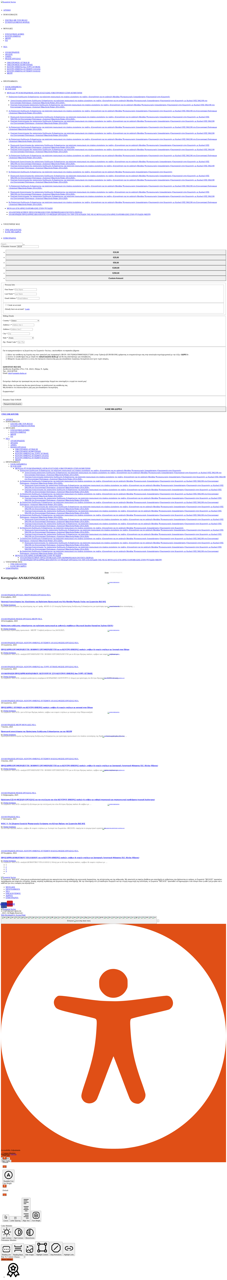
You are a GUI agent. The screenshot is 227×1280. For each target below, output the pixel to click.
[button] (158, 921)
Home (107, 572)
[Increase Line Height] (5, 1186)
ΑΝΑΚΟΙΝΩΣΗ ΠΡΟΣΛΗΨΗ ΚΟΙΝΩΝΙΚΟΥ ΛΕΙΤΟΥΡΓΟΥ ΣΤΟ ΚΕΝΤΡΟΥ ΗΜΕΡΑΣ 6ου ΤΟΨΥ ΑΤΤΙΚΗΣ (47, 673)
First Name (9, 289)
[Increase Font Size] (5, 1157)
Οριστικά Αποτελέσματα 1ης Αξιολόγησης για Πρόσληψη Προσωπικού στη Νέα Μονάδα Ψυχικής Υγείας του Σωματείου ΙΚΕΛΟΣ (53, 602)
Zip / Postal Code (10, 342)
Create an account (14, 305)
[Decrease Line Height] (5, 1194)
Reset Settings (7, 1259)
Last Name (9, 294)
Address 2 (7, 329)
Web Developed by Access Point (13, 915)
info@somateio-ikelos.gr (17, 373)
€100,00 (115, 268)
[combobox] (79, 920)
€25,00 (116, 257)
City (5, 334)
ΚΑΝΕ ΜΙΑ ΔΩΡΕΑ (113, 409)
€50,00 (116, 263)
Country (6, 321)
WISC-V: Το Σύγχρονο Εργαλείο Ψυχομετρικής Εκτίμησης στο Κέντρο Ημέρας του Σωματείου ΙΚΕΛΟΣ (43, 824)
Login (27, 309)
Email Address (11, 298)
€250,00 (115, 273)
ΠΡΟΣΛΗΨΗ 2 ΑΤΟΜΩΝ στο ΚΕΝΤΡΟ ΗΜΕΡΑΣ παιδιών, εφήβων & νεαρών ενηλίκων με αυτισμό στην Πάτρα (47, 707)
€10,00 (116, 252)
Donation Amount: (9, 246)
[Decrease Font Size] (5, 1166)
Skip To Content (7, 1257)
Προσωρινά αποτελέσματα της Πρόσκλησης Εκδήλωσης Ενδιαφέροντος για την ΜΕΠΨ (36, 731)
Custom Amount (116, 278)
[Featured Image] (113, 588)
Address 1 (7, 325)
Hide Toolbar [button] (6, 1161)
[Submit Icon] (24, 244)
